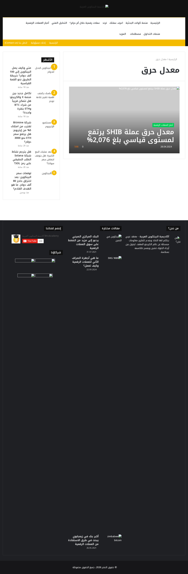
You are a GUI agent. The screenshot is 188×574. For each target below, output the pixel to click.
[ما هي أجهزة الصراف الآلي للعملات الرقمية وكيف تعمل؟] (111, 394)
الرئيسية (155, 23)
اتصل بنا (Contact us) (16, 42)
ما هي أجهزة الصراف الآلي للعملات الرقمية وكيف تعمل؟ (85, 262)
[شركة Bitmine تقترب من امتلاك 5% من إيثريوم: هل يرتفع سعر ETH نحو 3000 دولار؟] (44, 127)
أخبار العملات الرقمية (37, 23)
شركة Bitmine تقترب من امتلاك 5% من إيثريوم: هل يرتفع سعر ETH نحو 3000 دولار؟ (21, 132)
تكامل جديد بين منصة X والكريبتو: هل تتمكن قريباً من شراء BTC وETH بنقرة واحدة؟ (20, 103)
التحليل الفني (59, 23)
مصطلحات (135, 34)
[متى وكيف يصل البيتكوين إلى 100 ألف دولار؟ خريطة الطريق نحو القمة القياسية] (44, 73)
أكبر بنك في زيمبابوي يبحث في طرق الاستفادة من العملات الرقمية (83, 540)
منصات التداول (152, 34)
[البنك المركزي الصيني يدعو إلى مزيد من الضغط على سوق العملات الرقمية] (111, 241)
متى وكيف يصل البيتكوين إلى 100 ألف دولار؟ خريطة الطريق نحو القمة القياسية (20, 75)
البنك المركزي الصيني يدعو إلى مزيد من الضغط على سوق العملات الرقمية (83, 242)
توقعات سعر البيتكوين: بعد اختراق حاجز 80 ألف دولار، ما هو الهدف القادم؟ (21, 181)
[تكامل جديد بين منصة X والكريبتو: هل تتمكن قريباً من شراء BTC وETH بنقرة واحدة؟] (44, 98)
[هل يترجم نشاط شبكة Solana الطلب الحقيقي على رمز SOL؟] (44, 157)
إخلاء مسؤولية (38, 42)
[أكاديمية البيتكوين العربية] (94, 7)
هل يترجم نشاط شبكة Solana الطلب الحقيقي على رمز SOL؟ (21, 157)
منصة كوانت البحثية (137, 23)
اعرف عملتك (116, 23)
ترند (104, 23)
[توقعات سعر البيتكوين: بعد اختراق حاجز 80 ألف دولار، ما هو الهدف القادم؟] (44, 178)
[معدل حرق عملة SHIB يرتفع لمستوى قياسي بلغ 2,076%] (124, 120)
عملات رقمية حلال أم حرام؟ (85, 23)
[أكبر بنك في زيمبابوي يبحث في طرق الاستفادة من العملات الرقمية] (111, 541)
